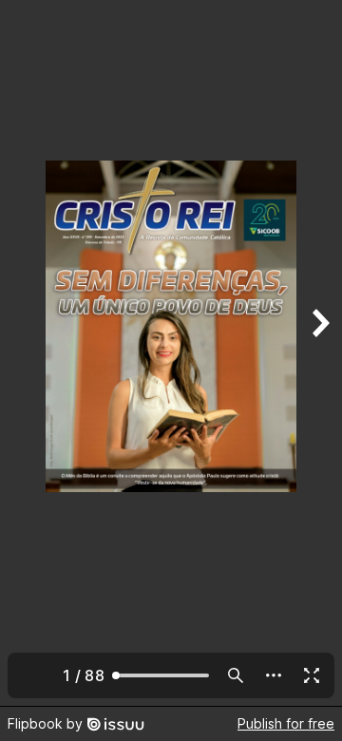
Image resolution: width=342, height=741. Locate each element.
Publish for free (286, 723)
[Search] (236, 675)
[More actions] (274, 675)
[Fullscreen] (312, 675)
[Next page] (319, 353)
